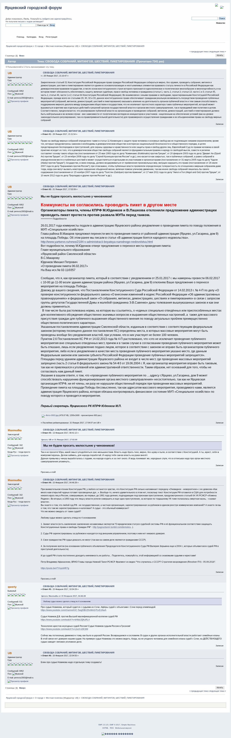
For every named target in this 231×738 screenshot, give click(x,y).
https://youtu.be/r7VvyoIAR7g (55, 568)
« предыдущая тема (198, 51)
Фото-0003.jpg (51, 415)
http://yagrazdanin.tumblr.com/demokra (112, 527)
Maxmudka (14, 430)
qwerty (12, 586)
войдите (46, 19)
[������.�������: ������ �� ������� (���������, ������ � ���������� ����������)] (117, 733)
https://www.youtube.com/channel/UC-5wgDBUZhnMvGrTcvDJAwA (73, 610)
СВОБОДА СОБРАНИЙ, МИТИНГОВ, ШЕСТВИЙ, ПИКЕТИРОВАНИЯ (78, 72)
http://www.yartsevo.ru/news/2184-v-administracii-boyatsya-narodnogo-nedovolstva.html (97, 241)
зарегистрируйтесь (63, 19)
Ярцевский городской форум (33, 7)
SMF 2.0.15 (103, 725)
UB (76, 46)
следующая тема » (217, 51)
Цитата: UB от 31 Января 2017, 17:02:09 (59, 440)
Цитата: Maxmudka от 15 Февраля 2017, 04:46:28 (63, 596)
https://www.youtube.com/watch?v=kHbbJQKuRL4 (65, 619)
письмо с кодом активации (30, 21)
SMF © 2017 (115, 725)
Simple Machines (128, 725)
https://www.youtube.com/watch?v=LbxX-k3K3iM (64, 629)
